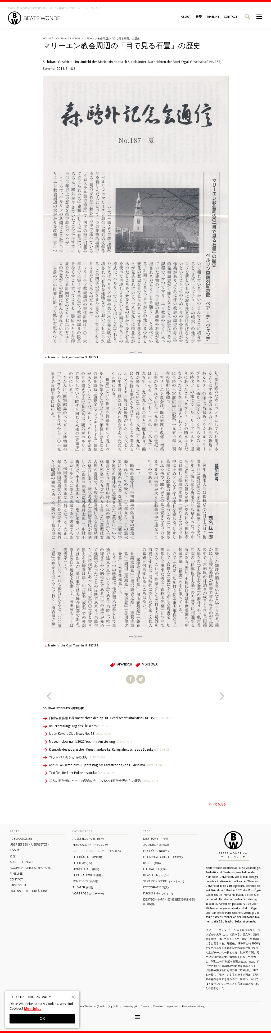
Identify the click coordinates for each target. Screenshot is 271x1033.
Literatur (154, 869)
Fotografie (156, 887)
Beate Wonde (42, 18)
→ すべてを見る (215, 804)
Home (47, 38)
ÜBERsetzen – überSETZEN (29, 844)
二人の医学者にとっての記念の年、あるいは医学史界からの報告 (103, 781)
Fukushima (158, 893)
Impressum (18, 885)
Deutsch (156, 839)
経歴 (199, 17)
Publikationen (21, 839)
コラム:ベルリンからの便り (77, 757)
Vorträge (88, 893)
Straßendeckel (163, 881)
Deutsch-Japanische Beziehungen (169, 902)
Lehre (82, 863)
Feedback (90, 845)
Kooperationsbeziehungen (30, 868)
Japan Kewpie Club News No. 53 (80, 734)
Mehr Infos (32, 1009)
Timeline (212, 17)
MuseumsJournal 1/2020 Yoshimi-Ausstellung (90, 741)
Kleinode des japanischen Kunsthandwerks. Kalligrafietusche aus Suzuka (109, 749)
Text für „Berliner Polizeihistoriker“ (82, 773)
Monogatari (86, 869)
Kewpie (156, 875)
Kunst (152, 863)
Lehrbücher (87, 857)
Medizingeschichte (163, 857)
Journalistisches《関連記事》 (64, 708)
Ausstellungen (22, 862)
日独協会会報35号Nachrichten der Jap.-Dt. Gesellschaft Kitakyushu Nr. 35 (109, 718)
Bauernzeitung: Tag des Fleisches (81, 726)
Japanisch (124, 664)
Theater (83, 887)
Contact (230, 17)
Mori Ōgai (150, 664)
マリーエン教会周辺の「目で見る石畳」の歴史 (112, 38)
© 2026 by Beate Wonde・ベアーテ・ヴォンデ (91, 1006)
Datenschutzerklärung (29, 891)
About (186, 17)
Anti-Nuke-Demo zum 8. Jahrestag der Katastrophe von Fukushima (105, 765)
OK (42, 1018)
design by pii (129, 1006)
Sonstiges (85, 881)
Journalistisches (67, 38)
